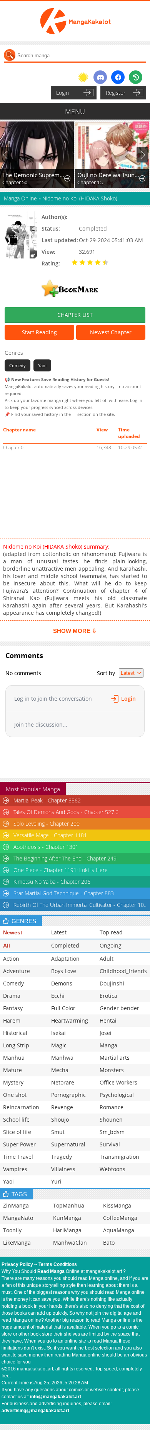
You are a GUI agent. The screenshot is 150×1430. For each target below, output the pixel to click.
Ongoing (111, 945)
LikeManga (17, 1242)
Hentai (108, 1020)
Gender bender (119, 1008)
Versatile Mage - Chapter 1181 (50, 835)
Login (62, 92)
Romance (111, 1107)
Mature (12, 1070)
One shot (15, 1094)
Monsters (112, 1070)
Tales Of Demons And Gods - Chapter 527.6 (65, 812)
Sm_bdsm (112, 1132)
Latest (59, 932)
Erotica (108, 995)
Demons (61, 983)
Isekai (58, 1033)
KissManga (117, 1205)
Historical (15, 1033)
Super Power (19, 1144)
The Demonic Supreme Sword (33, 175)
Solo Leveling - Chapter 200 (46, 823)
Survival (110, 1144)
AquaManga (118, 1230)
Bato (109, 1242)
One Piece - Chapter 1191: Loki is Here (60, 870)
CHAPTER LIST (75, 314)
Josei (106, 1033)
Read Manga (51, 1271)
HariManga (67, 1230)
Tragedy (61, 1156)
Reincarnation (21, 1107)
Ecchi (58, 995)
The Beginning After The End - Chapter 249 (65, 858)
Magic (59, 1045)
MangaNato (18, 1217)
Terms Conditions (57, 1264)
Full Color (63, 1008)
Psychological (117, 1094)
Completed (65, 945)
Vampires (15, 1169)
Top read (111, 932)
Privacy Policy (17, 1264)
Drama (11, 995)
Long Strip (16, 1045)
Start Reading (39, 332)
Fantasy (13, 1008)
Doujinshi (112, 983)
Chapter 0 (13, 447)
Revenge (62, 1107)
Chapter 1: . (90, 182)
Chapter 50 (14, 182)
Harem (11, 1020)
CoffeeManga (120, 1217)
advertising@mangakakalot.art (35, 1410)
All (6, 945)
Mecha (59, 1070)
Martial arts (115, 1057)
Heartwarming (69, 1020)
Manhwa (62, 1057)
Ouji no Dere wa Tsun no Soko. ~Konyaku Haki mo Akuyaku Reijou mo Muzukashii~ (108, 175)
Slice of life (17, 1132)
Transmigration (119, 1156)
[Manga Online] (75, 21)
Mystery (13, 1082)
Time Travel (18, 1156)
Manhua (14, 1057)
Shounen (111, 1119)
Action (11, 958)
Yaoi (42, 365)
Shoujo (60, 1119)
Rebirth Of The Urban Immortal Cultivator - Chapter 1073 (80, 904)
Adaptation (65, 958)
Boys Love (63, 971)
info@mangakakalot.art (55, 1396)
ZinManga (16, 1205)
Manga (108, 1045)
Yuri (56, 1181)
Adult (106, 958)
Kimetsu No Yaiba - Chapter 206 (51, 881)
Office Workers (118, 1082)
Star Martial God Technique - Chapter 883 (63, 893)
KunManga (67, 1217)
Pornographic (68, 1094)
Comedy (17, 365)
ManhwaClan (70, 1242)
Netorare (62, 1082)
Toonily (12, 1230)
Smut (58, 1132)
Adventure (16, 971)
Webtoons (112, 1169)
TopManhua (68, 1205)
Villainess (63, 1169)
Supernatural (68, 1144)
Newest (12, 932)
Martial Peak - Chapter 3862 (47, 800)
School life (16, 1119)
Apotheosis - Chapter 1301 (45, 846)
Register (115, 92)
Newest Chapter (111, 332)
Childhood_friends (123, 971)
